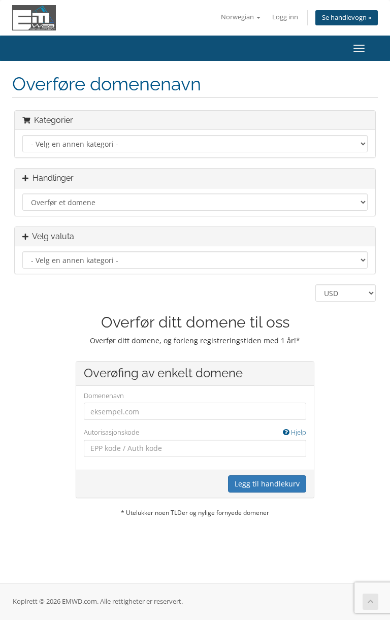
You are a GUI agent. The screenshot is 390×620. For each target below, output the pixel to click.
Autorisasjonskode (195, 432)
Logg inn (285, 17)
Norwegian (238, 17)
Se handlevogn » (346, 17)
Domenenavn (104, 395)
